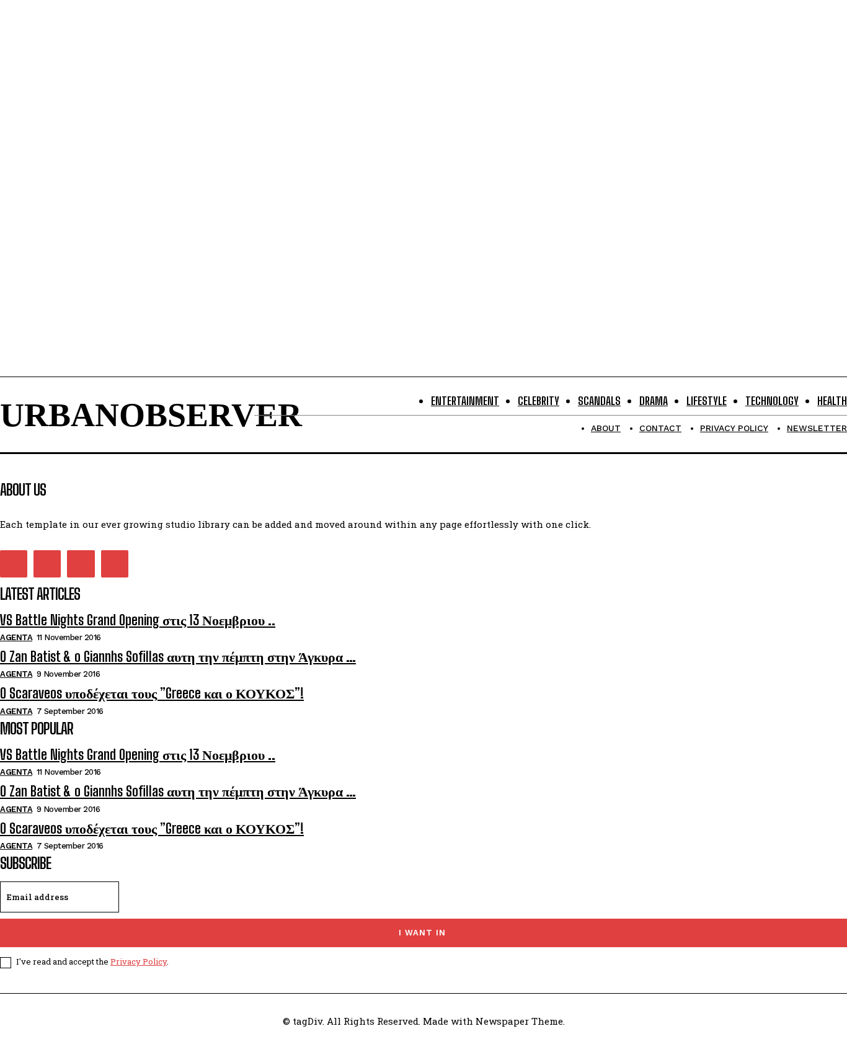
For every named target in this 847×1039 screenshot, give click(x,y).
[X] (80, 563)
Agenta (16, 637)
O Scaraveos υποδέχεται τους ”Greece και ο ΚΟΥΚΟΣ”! (152, 693)
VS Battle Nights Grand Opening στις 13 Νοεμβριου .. (137, 620)
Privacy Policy (138, 961)
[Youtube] (114, 563)
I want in (422, 932)
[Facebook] (13, 563)
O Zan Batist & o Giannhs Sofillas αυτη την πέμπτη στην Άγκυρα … (178, 656)
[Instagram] (47, 563)
